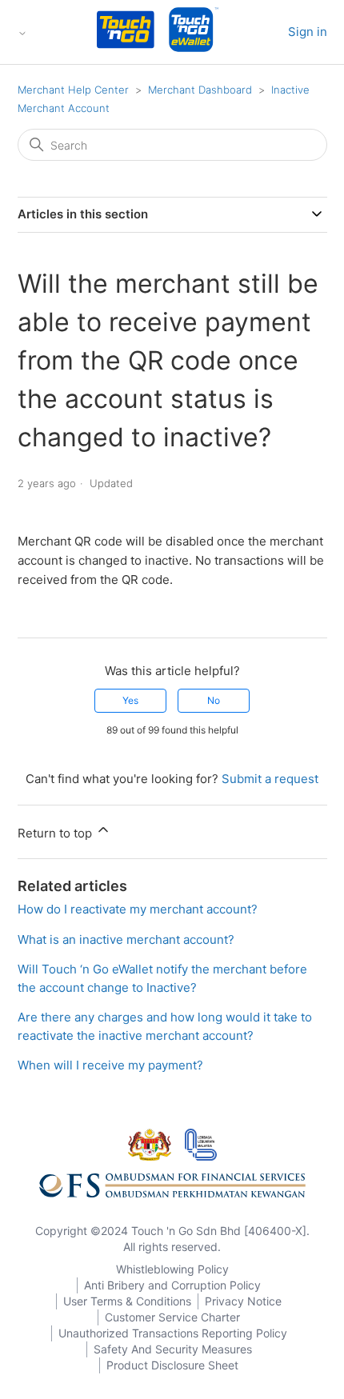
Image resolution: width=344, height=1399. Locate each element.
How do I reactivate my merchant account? (138, 909)
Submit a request (270, 778)
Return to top (56, 833)
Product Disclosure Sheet (172, 1365)
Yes (130, 700)
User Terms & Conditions (127, 1301)
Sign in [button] (307, 31)
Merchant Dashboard (200, 89)
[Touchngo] (125, 32)
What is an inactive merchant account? (126, 939)
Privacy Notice (243, 1301)
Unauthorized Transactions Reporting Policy (172, 1333)
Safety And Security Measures (173, 1349)
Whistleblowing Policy (172, 1269)
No (213, 700)
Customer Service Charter (172, 1317)
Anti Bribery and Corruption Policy (172, 1285)
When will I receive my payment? (110, 1065)
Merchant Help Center (73, 89)
